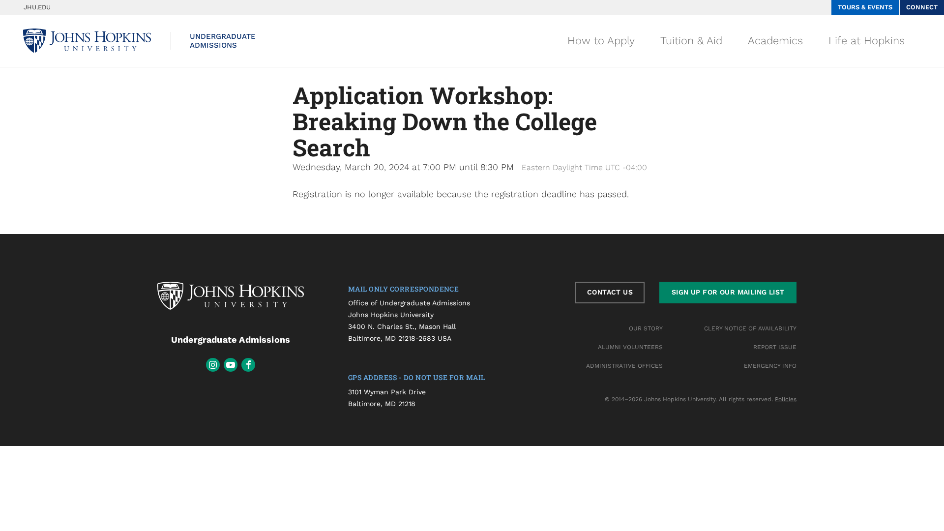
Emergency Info (770, 365)
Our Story (646, 328)
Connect (922, 7)
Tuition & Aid (691, 40)
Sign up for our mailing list (728, 292)
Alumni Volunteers (630, 347)
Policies (785, 399)
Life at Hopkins (866, 40)
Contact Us (610, 292)
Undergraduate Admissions (223, 41)
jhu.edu (37, 7)
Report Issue (774, 347)
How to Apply (601, 40)
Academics (775, 40)
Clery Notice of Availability (750, 328)
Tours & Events (865, 7)
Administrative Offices (624, 365)
